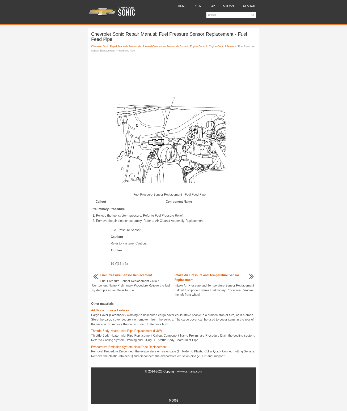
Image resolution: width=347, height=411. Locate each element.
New (198, 6)
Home (182, 6)
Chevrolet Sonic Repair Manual (109, 46)
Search (249, 6)
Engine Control (198, 46)
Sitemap (229, 6)
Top (212, 6)
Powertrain (135, 46)
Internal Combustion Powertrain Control (165, 46)
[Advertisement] (173, 71)
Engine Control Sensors (222, 46)
